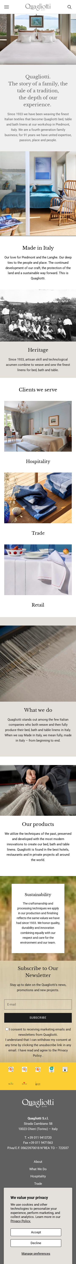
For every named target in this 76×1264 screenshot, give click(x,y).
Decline (36, 1243)
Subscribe (38, 1017)
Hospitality (38, 1176)
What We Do (38, 1169)
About (38, 1162)
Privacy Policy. (21, 1221)
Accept (36, 1232)
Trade (38, 1184)
